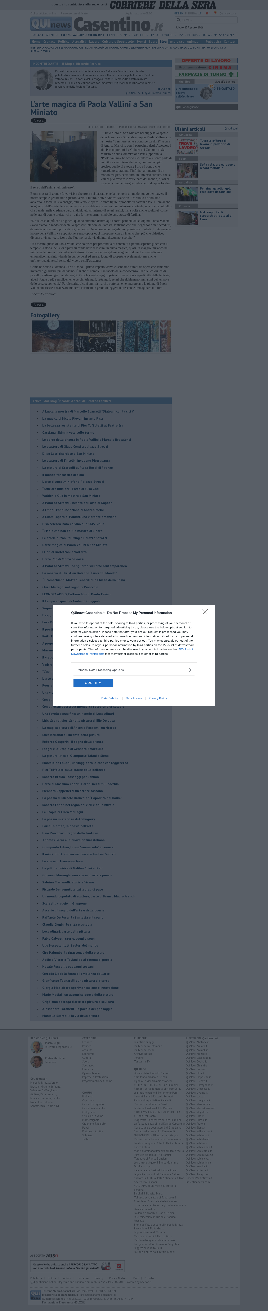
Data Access (134, 698)
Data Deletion (110, 698)
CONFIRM (93, 682)
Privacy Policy (158, 698)
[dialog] (134, 655)
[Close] (206, 613)
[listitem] (134, 670)
